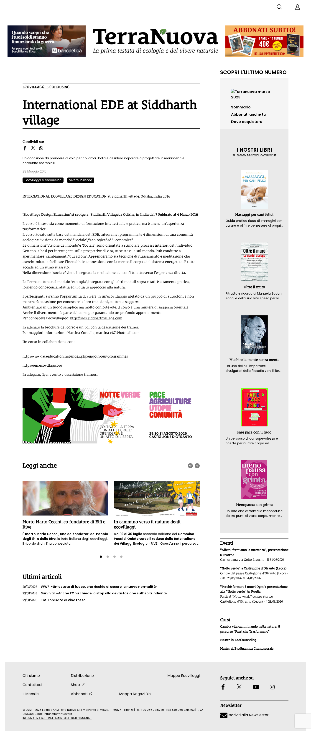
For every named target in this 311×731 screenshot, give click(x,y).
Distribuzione (82, 675)
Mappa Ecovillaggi (183, 675)
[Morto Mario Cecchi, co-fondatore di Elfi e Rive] (65, 498)
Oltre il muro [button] (254, 287)
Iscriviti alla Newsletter (248, 715)
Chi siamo (31, 675)
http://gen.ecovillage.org (42, 365)
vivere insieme (80, 180)
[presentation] (190, 465)
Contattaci (32, 684)
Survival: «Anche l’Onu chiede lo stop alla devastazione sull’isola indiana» (95, 593)
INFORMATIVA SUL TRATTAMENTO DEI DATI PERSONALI (57, 718)
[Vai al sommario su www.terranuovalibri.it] (254, 94)
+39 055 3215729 (152, 710)
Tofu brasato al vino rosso (54, 600)
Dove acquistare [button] (246, 121)
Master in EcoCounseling (238, 640)
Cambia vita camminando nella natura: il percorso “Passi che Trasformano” (250, 629)
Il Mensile (31, 693)
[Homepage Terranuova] (155, 41)
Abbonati (79, 693)
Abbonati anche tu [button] (248, 114)
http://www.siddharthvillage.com (96, 318)
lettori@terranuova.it (58, 714)
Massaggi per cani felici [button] (254, 214)
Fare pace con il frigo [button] (254, 432)
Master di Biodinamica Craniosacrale (246, 648)
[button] (14, 7)
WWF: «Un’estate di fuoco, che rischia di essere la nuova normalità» (90, 586)
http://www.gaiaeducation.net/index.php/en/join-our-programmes (76, 356)
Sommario (241, 107)
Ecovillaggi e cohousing (46, 87)
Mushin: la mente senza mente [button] (254, 360)
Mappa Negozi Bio (135, 693)
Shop (75, 684)
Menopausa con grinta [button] (254, 505)
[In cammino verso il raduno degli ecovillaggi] (157, 498)
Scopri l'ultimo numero (253, 72)
